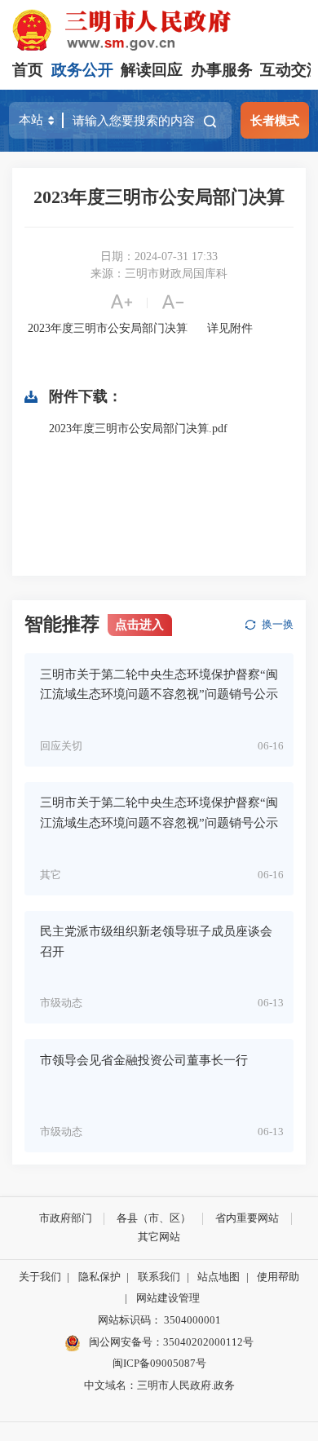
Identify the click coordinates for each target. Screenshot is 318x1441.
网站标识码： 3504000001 (159, 1320)
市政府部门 (65, 1218)
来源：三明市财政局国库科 (159, 273)
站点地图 (218, 1277)
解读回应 (152, 69)
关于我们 (40, 1277)
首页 (27, 69)
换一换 (278, 624)
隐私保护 (99, 1277)
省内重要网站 (247, 1218)
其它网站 (159, 1237)
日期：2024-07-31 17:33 (159, 256)
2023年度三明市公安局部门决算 (159, 197)
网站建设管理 (168, 1298)
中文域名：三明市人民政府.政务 (159, 1385)
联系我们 (159, 1277)
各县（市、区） (154, 1218)
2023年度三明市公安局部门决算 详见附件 (138, 328)
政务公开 (82, 69)
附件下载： (85, 396)
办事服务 (222, 69)
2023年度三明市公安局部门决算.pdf (138, 428)
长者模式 (274, 120)
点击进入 (139, 624)
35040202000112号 (208, 1342)
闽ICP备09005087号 (159, 1363)
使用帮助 (278, 1277)
